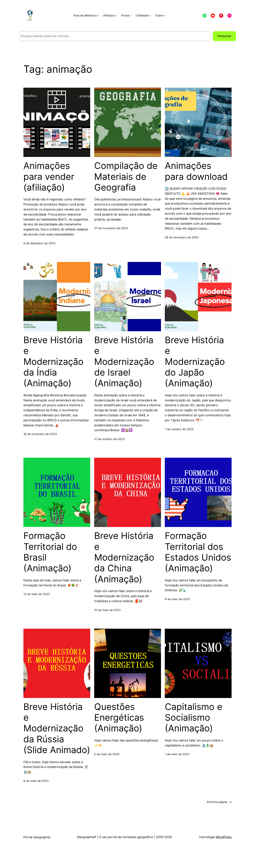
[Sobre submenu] (165, 15)
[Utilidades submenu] (150, 15)
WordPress (224, 837)
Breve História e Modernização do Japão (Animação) (195, 362)
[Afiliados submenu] (116, 15)
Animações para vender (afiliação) (48, 176)
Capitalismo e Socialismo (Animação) (193, 717)
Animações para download (196, 171)
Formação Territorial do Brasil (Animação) (50, 552)
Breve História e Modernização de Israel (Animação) (124, 362)
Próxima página (219, 802)
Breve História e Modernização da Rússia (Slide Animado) (56, 728)
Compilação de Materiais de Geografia (126, 176)
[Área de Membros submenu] (98, 15)
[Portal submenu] (131, 15)
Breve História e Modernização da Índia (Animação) (53, 362)
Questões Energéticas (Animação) (119, 717)
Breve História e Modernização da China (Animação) (124, 557)
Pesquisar (224, 36)
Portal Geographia (36, 837)
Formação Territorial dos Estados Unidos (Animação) (198, 552)
